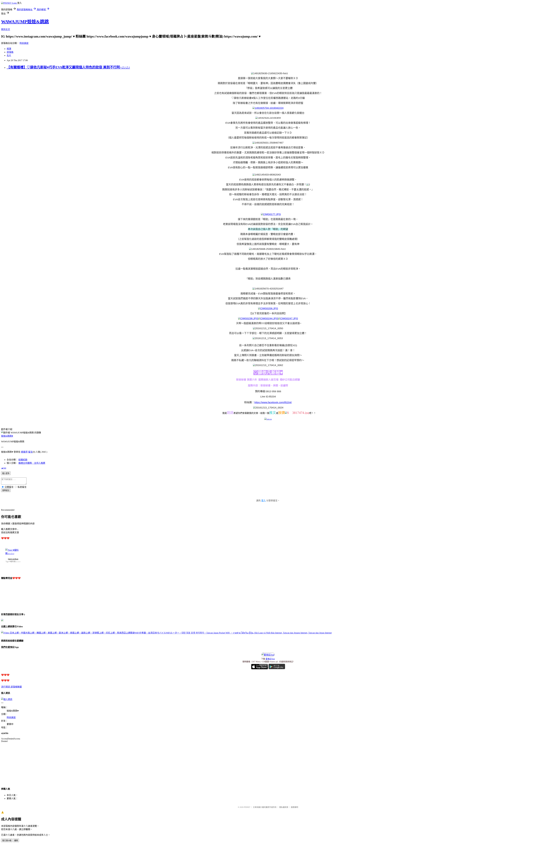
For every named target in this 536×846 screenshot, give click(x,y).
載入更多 (5, 473)
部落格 (10, 52)
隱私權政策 (283, 807)
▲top (3, 468)
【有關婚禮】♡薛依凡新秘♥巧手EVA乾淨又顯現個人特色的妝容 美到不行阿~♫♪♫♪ (68, 67)
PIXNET (247, 807)
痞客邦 (24, 452)
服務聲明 (294, 807)
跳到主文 (5, 29)
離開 (16, 840)
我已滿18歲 (6, 840)
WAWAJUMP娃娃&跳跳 (25, 21)
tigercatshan (13, 559)
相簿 (9, 49)
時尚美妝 (24, 43)
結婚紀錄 (22, 459)
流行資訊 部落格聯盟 (11, 687)
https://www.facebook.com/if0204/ (273, 402)
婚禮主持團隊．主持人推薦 (31, 463)
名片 (9, 55)
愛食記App (270, 659)
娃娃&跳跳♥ (7, 436)
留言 (30, 452)
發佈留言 (5, 490)
